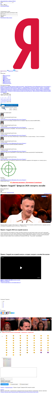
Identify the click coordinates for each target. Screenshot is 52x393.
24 (1, 101)
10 (1, 99)
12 (4, 99)
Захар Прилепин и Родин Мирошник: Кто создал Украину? (13, 119)
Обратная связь (7, 391)
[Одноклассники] (3, 313)
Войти (7, 6)
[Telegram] (5, 313)
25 (2, 101)
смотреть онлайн (10, 280)
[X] (6, 313)
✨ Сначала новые (14, 384)
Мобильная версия (22, 391)
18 (2, 100)
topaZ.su (2, 389)
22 (8, 100)
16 (10, 99)
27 (5, 101)
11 (2, 99)
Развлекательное (10, 192)
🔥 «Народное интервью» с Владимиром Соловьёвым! (26, 182)
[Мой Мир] (12, 313)
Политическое (30, 391)
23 (10, 100)
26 (4, 101)
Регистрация (3, 6)
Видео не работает (6, 281)
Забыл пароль (9, 17)
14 (7, 99)
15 (8, 99)
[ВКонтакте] (1, 313)
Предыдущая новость (6, 282)
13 (5, 99)
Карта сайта (35, 391)
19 (4, 100)
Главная (2, 391)
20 (5, 100)
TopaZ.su (2, 387)
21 (7, 100)
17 (1, 100)
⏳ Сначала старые (24, 384)
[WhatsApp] (10, 313)
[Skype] (13, 313)
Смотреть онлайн (47, 193)
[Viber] (8, 313)
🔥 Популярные (4, 384)
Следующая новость (15, 282)
